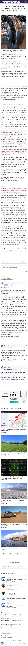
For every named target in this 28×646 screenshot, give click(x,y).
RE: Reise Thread (10, 577)
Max (9, 601)
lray (24, 566)
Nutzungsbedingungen (21, 643)
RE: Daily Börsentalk (10, 591)
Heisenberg (10, 589)
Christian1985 (19, 566)
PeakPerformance (11, 566)
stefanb (9, 581)
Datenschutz (11, 643)
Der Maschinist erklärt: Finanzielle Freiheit (14, 614)
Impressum (4, 643)
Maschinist (6, 345)
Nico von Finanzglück (9, 283)
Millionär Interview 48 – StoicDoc (14, 627)
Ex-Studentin (7, 367)
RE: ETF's (8, 603)
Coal (9, 594)
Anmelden (25, 262)
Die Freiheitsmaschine (16, 640)
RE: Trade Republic (10, 597)
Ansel (9, 607)
